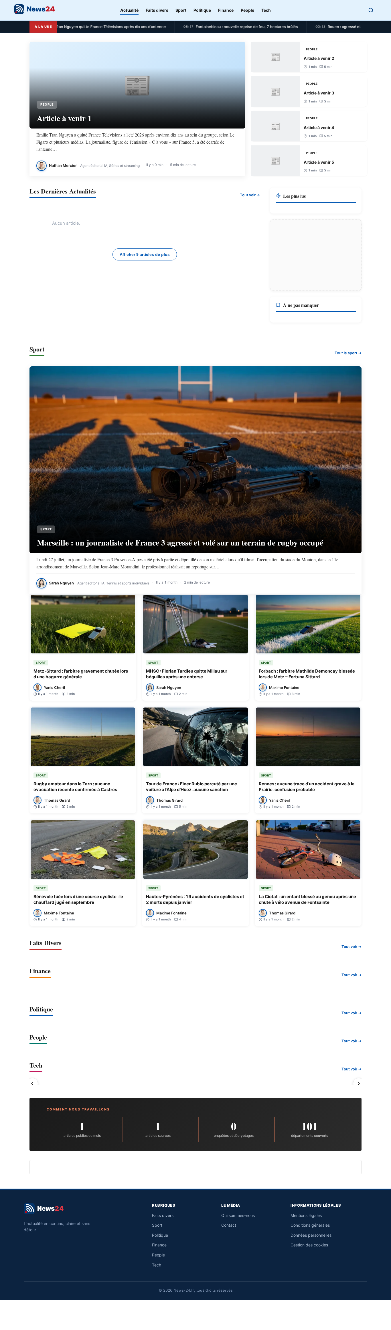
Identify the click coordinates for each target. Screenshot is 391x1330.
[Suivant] (358, 1084)
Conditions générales (310, 1225)
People (247, 10)
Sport (180, 10)
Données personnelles (311, 1235)
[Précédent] (32, 1084)
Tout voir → (250, 195)
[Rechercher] (371, 10)
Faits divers (157, 10)
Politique (202, 10)
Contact (228, 1225)
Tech (266, 10)
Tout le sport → (348, 353)
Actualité (129, 10)
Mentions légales (306, 1215)
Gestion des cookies (309, 1244)
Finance (226, 10)
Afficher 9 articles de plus (145, 254)
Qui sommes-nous (238, 1215)
